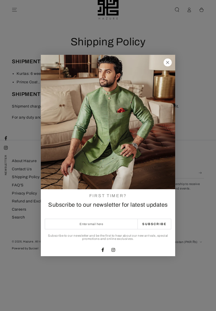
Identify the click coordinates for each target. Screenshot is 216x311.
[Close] (167, 62)
